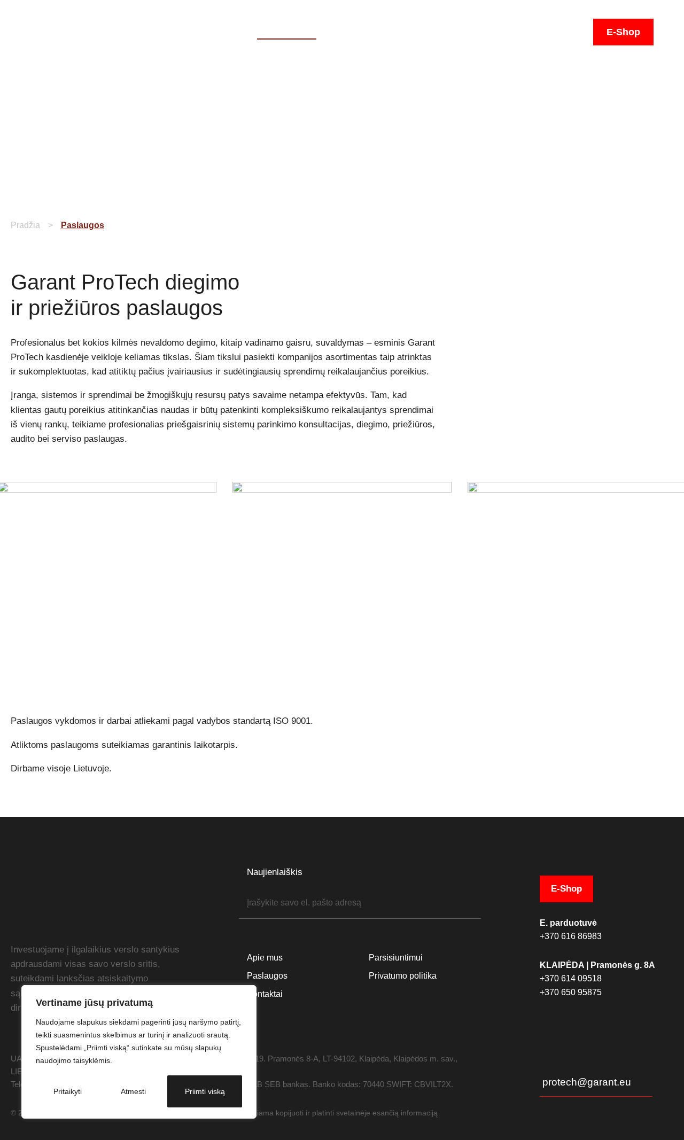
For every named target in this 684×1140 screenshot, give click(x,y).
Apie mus (226, 31)
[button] (575, 33)
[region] (138, 1052)
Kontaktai (483, 31)
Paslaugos (286, 31)
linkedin (43, 921)
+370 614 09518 (571, 978)
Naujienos (424, 31)
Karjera (536, 31)
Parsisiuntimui (357, 31)
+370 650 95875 (571, 992)
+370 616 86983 (571, 936)
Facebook (24, 921)
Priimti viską (205, 1091)
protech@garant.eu (586, 1082)
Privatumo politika (403, 975)
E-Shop (623, 32)
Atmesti (133, 1091)
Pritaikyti (67, 1091)
